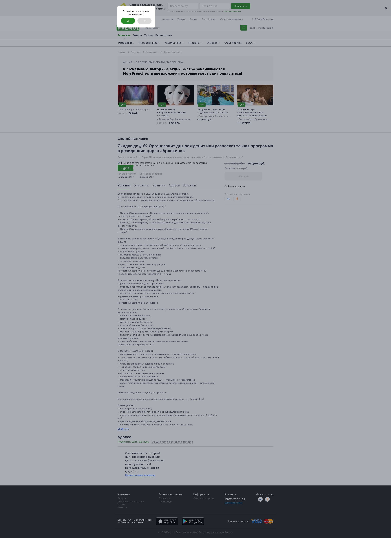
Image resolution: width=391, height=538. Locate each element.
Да (128, 21)
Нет (144, 21)
